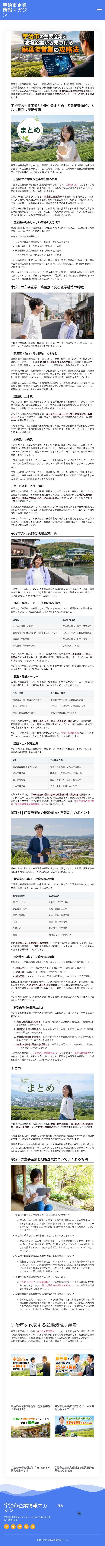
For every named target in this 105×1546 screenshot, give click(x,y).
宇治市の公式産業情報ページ (47, 1053)
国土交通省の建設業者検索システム (59, 1285)
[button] (79, 1513)
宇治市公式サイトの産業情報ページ (37, 1282)
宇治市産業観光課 (70, 733)
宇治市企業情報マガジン (15, 9)
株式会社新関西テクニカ (49, 1331)
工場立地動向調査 (81, 1053)
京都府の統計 (72, 184)
